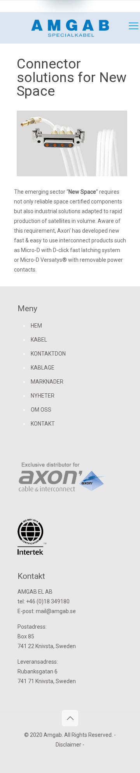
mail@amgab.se (108, 6)
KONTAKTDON (48, 354)
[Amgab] (70, 27)
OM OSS (41, 410)
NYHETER (42, 396)
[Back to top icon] (70, 718)
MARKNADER (47, 382)
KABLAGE (42, 368)
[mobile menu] (129, 27)
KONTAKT (43, 424)
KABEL (39, 340)
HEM (36, 326)
